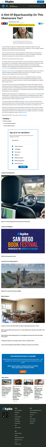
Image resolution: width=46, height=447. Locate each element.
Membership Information (19, 437)
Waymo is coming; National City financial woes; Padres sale (15, 221)
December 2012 (33, 93)
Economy (3, 386)
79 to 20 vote (5, 68)
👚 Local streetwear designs (9, 123)
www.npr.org (24, 115)
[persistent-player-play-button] (3, 6)
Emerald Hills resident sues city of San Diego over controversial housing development (38, 393)
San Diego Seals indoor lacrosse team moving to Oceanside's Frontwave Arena (6, 391)
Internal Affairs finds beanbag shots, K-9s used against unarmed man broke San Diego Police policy (22, 336)
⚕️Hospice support (6, 121)
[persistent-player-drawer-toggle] (44, 6)
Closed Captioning (33, 412)
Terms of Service (18, 427)
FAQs (31, 416)
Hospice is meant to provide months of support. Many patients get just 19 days (20, 326)
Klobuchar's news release (8, 71)
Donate (23, 371)
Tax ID (16, 441)
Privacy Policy (17, 423)
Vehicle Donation (18, 444)
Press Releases (17, 421)
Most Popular (5, 296)
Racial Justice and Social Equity (17, 387)
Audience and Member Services (35, 410)
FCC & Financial (18, 416)
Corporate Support (18, 433)
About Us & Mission (18, 410)
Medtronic (24, 109)
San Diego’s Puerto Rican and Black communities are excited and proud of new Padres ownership (17, 394)
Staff (16, 425)
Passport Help (32, 421)
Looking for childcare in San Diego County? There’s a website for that (17, 340)
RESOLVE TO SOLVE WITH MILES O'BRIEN (11, 291)
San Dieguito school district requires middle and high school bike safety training (28, 391)
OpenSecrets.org (22, 112)
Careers (16, 414)
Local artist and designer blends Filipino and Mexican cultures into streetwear (20, 344)
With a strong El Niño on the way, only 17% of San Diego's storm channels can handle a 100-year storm (23, 330)
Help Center (32, 423)
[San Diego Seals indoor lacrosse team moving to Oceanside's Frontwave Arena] (7, 382)
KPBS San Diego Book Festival (8, 256)
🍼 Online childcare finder (8, 125)
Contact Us (32, 414)
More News (5, 377)
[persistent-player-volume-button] (7, 6)
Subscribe (23, 166)
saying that (27, 101)
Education (25, 386)
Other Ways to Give (18, 439)
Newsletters (17, 412)
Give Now (40, 2)
